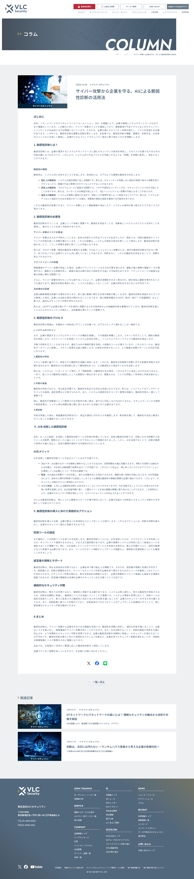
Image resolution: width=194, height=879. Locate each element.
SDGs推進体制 (112, 848)
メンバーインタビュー (147, 828)
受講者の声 (78, 799)
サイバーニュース (139, 12)
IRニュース (110, 799)
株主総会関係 (111, 810)
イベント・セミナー (120, 12)
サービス (81, 12)
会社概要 (78, 849)
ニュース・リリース (146, 795)
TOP (117, 54)
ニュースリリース (170, 12)
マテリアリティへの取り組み (118, 844)
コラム (126, 54)
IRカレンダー (111, 802)
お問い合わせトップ (146, 850)
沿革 (76, 841)
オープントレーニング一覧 (85, 795)
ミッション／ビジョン (83, 845)
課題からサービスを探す (84, 812)
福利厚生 (142, 836)
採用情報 (185, 12)
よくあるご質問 (112, 822)
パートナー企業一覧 (82, 853)
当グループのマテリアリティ (118, 840)
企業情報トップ (80, 833)
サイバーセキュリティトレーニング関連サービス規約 (105, 867)
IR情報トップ (111, 795)
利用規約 (58, 867)
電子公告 (109, 818)
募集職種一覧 (143, 820)
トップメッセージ (81, 837)
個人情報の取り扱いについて (153, 867)
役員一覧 (78, 857)
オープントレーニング (98, 12)
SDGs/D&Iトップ (113, 836)
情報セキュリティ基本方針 (74, 867)
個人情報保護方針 (134, 867)
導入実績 (78, 820)
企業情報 (154, 12)
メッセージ (142, 824)
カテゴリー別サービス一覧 (85, 816)
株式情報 (109, 814)
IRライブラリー (112, 806)
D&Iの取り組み (112, 851)
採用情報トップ (144, 816)
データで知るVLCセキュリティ (151, 832)
